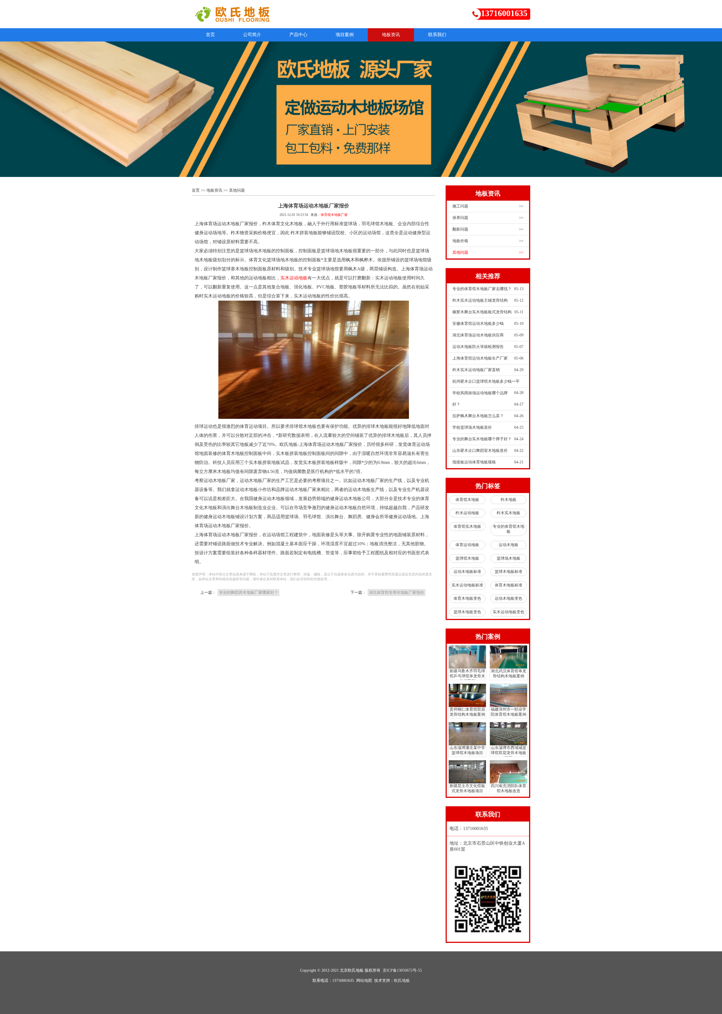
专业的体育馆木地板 (508, 529)
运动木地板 (508, 545)
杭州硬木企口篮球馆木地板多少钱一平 (487, 383)
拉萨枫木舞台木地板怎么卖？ (487, 416)
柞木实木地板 (508, 513)
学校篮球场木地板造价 (487, 427)
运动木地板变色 (508, 598)
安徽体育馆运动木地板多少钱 (487, 323)
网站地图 (364, 980)
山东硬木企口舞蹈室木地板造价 (487, 450)
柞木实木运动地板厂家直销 (487, 370)
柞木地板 (508, 500)
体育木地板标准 (508, 585)
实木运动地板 (293, 277)
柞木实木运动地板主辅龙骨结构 (487, 300)
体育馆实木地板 (467, 526)
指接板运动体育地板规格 (487, 462)
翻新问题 (487, 229)
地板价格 (487, 241)
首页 (210, 34)
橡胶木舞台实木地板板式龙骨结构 (487, 312)
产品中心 (298, 34)
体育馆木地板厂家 (334, 215)
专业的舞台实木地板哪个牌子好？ (487, 439)
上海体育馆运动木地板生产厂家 (487, 358)
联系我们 (437, 34)
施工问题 (487, 206)
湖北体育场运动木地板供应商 (487, 335)
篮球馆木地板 (467, 558)
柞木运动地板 (467, 513)
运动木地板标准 (467, 572)
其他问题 (237, 190)
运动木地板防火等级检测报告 (487, 347)
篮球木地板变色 (467, 612)
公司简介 (252, 34)
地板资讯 (391, 34)
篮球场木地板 (508, 558)
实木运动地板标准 (467, 585)
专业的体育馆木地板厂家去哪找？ (487, 289)
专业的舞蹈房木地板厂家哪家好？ (248, 592)
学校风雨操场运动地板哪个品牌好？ (487, 398)
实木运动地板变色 (508, 612)
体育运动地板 (467, 545)
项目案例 (345, 34)
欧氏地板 (402, 980)
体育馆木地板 (467, 500)
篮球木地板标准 (508, 572)
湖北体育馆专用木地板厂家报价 (396, 592)
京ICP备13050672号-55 (402, 970)
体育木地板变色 (467, 598)
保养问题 (487, 218)
